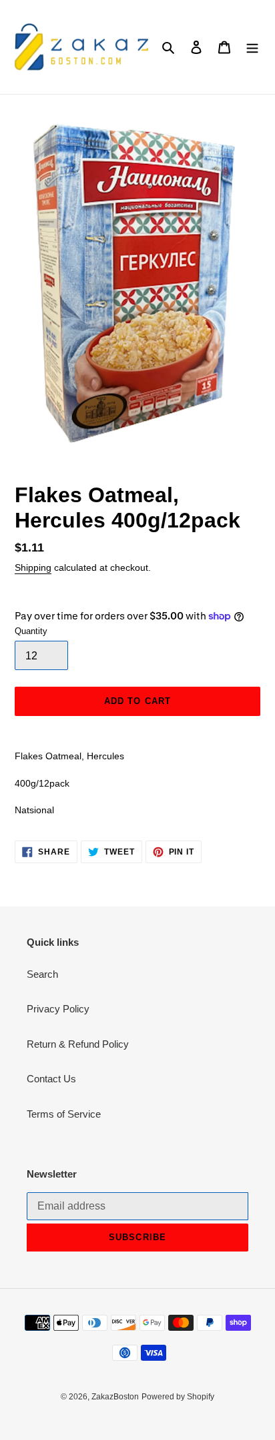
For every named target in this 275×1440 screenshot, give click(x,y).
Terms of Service (64, 1114)
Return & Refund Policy (78, 1044)
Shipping (33, 567)
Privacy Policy (58, 1008)
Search (42, 974)
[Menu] (252, 47)
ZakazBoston (115, 1396)
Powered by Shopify (178, 1396)
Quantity (31, 631)
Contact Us (51, 1078)
